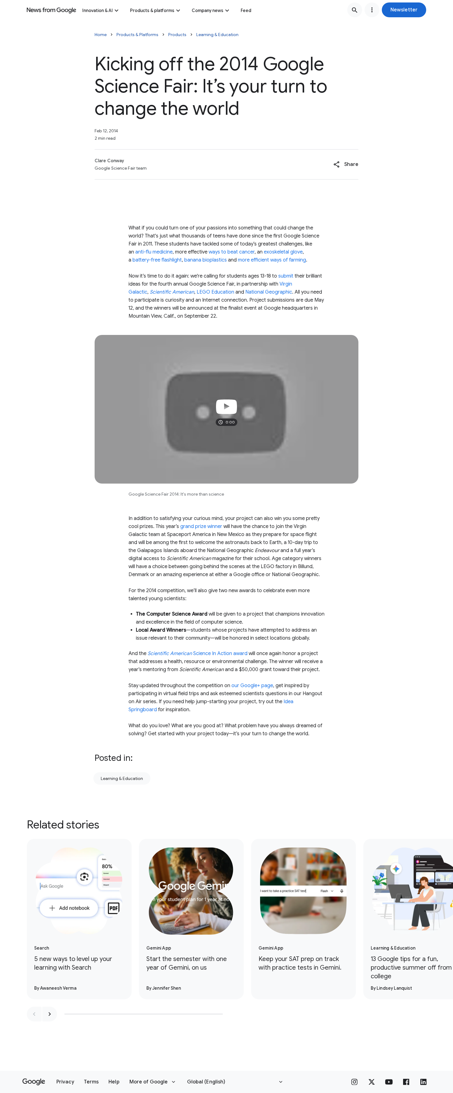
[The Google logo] (33, 1082)
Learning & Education (217, 34)
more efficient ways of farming (272, 260)
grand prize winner (201, 526)
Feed (246, 10)
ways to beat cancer (232, 252)
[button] (404, 9)
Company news (207, 10)
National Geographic (268, 292)
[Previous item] (34, 1014)
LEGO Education (215, 292)
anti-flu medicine (154, 252)
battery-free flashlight (157, 260)
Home (101, 34)
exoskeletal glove (283, 252)
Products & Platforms (137, 34)
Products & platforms (152, 10)
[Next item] (49, 1014)
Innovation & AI (97, 10)
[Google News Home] (51, 9)
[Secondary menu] (372, 9)
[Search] (354, 9)
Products (177, 34)
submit (285, 276)
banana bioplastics (205, 260)
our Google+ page (252, 686)
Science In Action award (197, 653)
